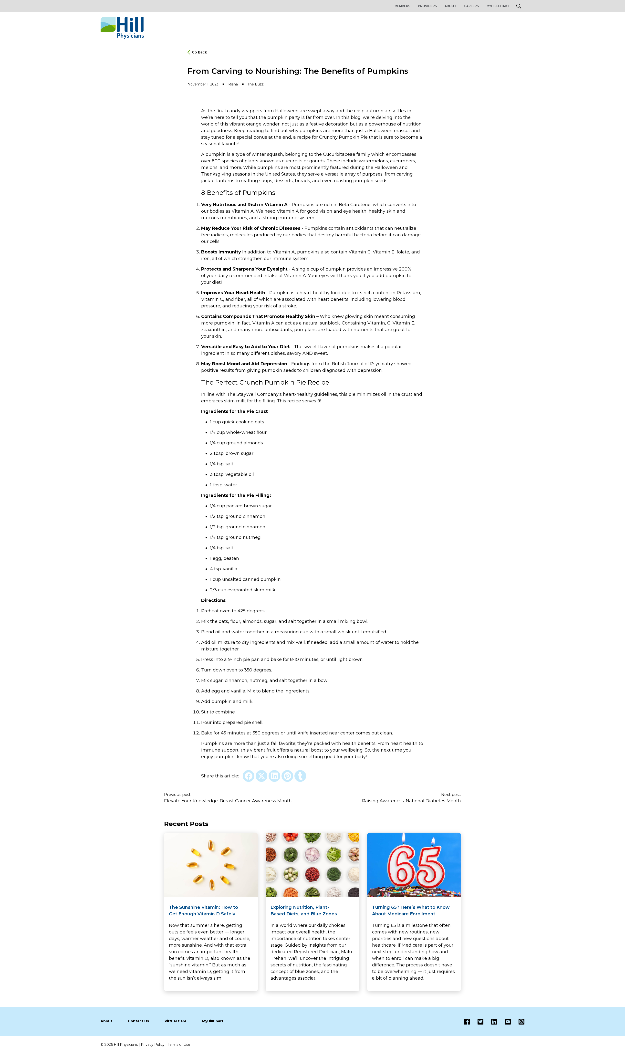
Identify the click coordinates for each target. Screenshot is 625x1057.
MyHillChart (498, 6)
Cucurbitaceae (339, 154)
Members (402, 6)
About (450, 6)
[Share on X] (261, 776)
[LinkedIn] (490, 1022)
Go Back (199, 52)
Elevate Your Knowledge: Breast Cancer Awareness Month (228, 801)
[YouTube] (504, 1022)
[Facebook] (467, 1022)
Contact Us (138, 1021)
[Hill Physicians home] (122, 28)
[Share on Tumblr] (300, 776)
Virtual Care (176, 1021)
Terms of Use (179, 1044)
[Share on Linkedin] (274, 776)
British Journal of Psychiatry (362, 363)
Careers (471, 6)
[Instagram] (517, 1022)
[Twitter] (476, 1022)
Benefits (220, 193)
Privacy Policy (153, 1044)
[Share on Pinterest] (287, 776)
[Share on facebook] (248, 776)
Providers (427, 6)
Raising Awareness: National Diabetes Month (411, 801)
